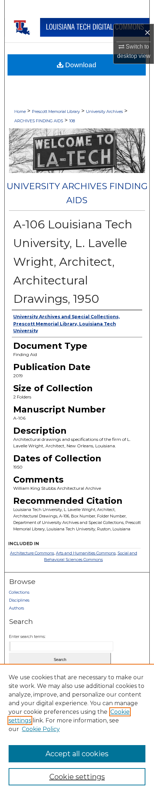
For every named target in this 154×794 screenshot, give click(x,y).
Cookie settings (77, 776)
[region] (77, 729)
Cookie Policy (41, 729)
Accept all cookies (77, 753)
